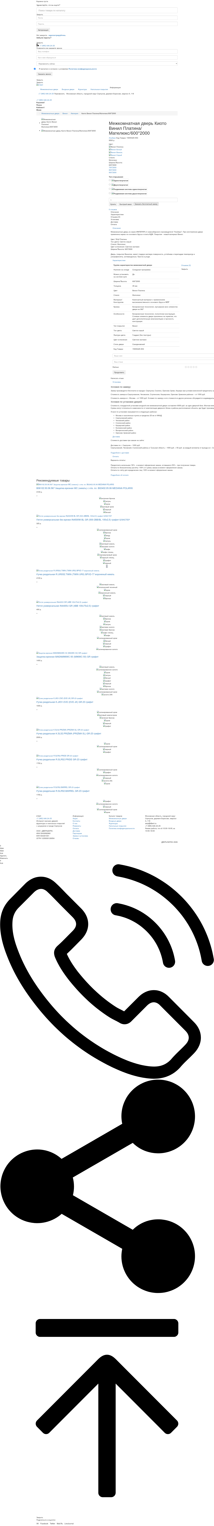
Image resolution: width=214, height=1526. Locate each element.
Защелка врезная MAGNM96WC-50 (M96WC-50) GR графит (67, 656)
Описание (115, 212)
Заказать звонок (44, 74)
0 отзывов (113, 209)
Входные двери (68, 89)
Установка (115, 219)
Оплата (114, 224)
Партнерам (77, 833)
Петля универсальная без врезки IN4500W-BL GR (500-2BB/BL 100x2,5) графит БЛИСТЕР (83, 519)
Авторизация (43, 30)
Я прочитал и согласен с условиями (68, 69)
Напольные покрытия (99, 89)
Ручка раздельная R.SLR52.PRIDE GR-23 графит (61, 759)
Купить (113, 204)
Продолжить (119, 372)
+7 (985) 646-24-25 (47, 45)
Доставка (114, 222)
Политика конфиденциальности (122, 828)
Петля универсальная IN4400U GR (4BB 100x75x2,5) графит (67, 605)
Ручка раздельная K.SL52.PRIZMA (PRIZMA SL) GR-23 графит (68, 733)
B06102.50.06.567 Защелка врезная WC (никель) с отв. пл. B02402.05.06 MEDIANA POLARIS (84, 488)
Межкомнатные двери (49, 89)
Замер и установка (80, 835)
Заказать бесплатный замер (146, 204)
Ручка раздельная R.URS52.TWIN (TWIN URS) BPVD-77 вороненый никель (75, 574)
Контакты (76, 821)
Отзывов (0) (115, 217)
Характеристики (117, 214)
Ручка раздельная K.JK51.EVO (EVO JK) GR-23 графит (64, 701)
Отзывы (76, 838)
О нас (75, 823)
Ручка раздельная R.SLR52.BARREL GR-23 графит (63, 790)
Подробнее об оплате (120, 475)
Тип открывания (116, 176)
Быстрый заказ (126, 204)
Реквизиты (77, 826)
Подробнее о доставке (120, 452)
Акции (75, 818)
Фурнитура (82, 89)
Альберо (112, 138)
